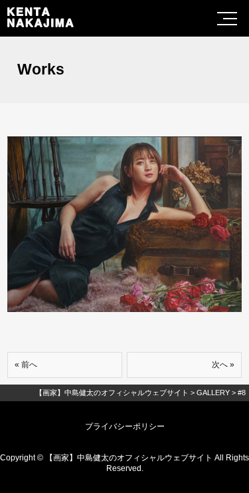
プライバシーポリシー (125, 426)
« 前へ (26, 364)
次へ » (223, 364)
